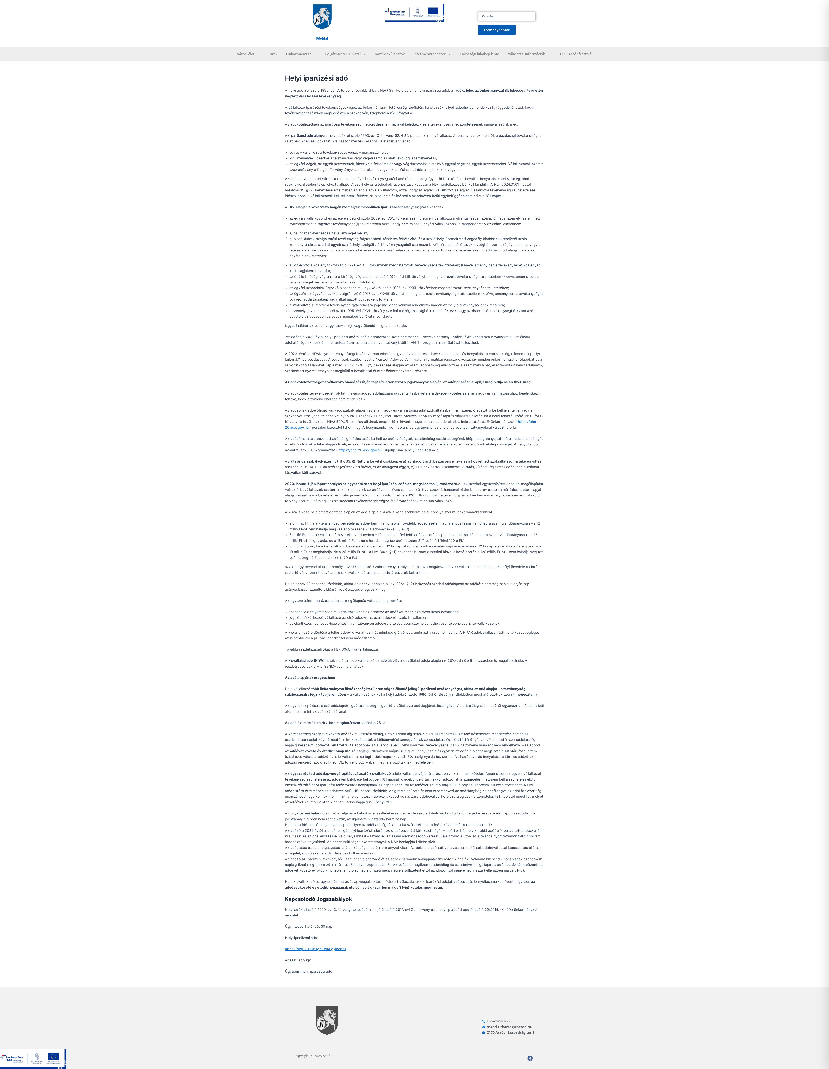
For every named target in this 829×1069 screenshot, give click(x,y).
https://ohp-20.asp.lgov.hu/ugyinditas (315, 949)
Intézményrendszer (429, 54)
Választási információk (526, 54)
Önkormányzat (298, 54)
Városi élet (245, 54)
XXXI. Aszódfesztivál (575, 54)
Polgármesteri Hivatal (343, 54)
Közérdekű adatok (390, 54)
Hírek (273, 54)
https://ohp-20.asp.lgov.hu (360, 450)
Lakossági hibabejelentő (479, 54)
